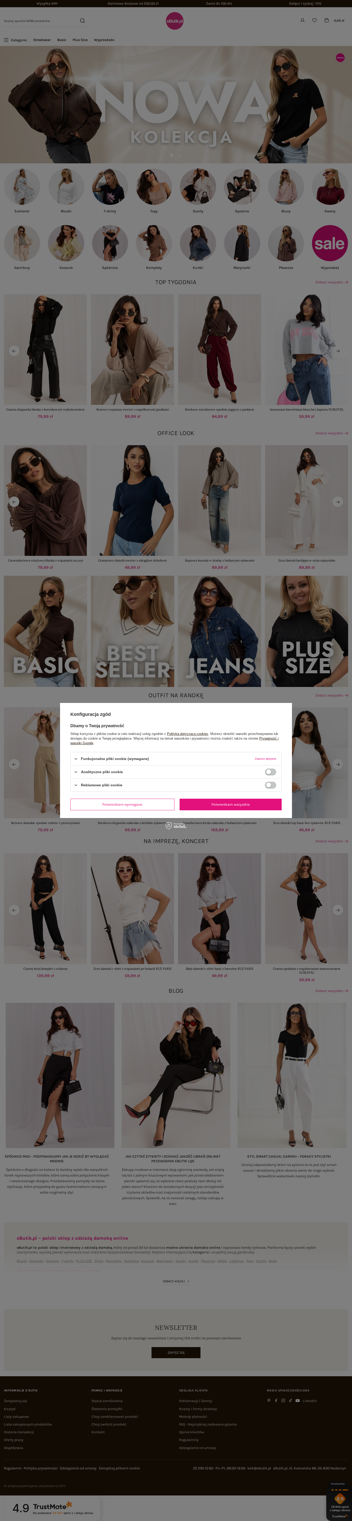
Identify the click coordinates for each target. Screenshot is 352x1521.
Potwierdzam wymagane (122, 804)
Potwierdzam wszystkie (231, 804)
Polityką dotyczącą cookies (187, 734)
